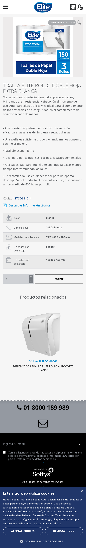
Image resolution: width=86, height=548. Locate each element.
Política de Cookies (63, 507)
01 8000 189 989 (45, 407)
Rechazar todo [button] (64, 531)
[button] (43, 541)
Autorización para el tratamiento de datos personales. (43, 457)
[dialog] (43, 517)
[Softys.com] (43, 472)
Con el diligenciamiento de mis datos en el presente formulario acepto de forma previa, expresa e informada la (45, 456)
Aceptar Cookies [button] (23, 531)
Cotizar (59, 279)
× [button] (81, 491)
